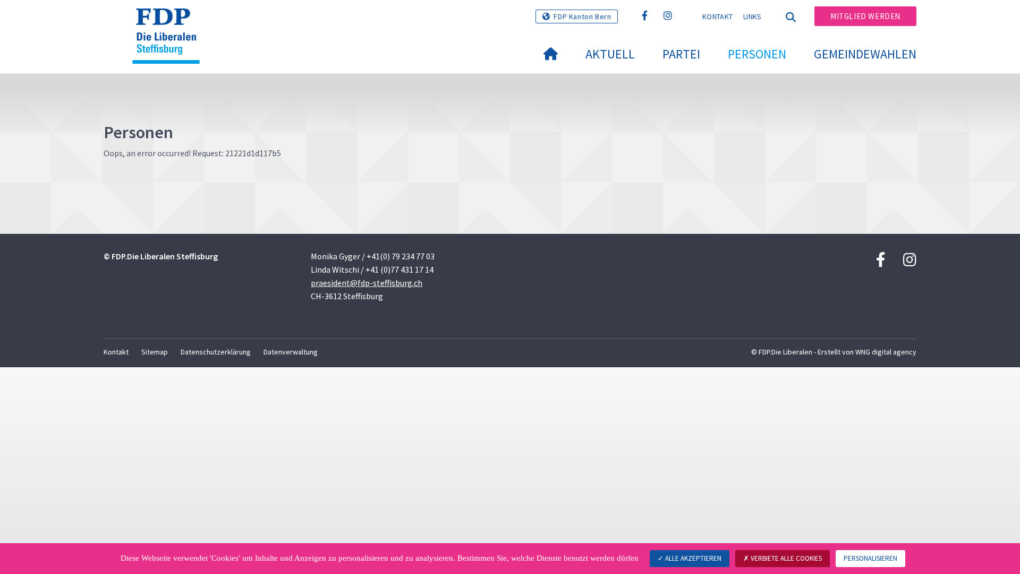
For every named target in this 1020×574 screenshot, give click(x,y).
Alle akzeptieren (692, 558)
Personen (757, 54)
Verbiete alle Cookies (785, 558)
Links (752, 16)
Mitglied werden (865, 16)
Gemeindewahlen (865, 54)
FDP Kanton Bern (582, 16)
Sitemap (154, 352)
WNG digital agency (885, 352)
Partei (681, 54)
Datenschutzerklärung (216, 352)
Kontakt (717, 16)
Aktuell (610, 54)
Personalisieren (870, 558)
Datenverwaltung (291, 352)
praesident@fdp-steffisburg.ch (366, 282)
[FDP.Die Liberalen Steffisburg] (170, 22)
